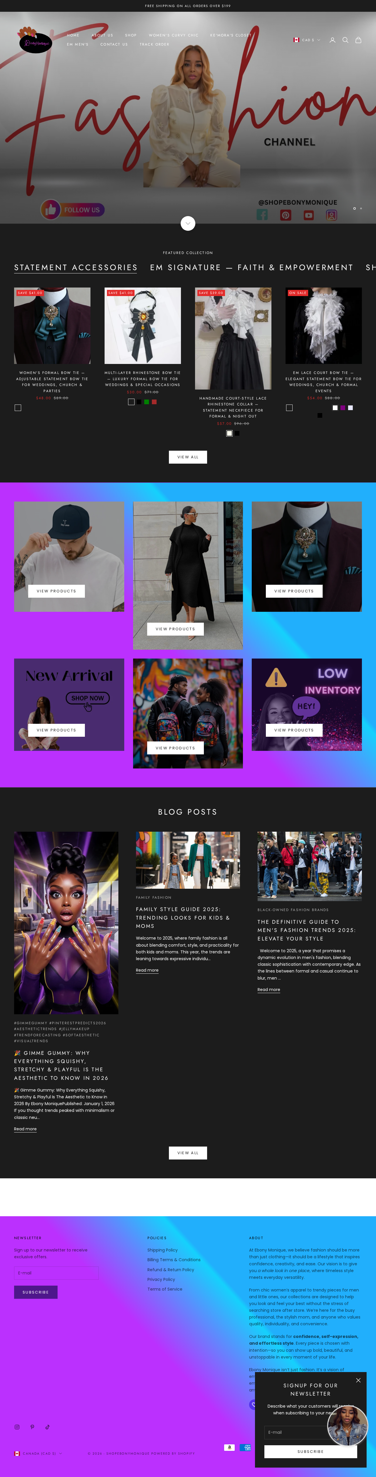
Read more (25, 1105)
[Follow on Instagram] (17, 1403)
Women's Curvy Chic (174, 35)
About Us (102, 35)
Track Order (155, 44)
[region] (188, 106)
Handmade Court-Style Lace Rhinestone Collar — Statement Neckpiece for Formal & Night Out (233, 383)
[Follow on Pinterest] (32, 1403)
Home (73, 35)
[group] (188, 106)
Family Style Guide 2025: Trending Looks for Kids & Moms (183, 894)
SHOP (131, 35)
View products (56, 567)
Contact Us (114, 44)
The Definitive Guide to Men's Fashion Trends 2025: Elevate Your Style (307, 907)
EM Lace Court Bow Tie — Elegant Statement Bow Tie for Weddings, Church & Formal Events (324, 358)
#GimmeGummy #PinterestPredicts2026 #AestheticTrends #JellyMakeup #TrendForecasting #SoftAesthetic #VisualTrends (60, 1008)
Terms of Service (164, 1266)
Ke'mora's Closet (231, 35)
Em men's (78, 44)
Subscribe (311, 1451)
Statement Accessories (76, 244)
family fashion (154, 874)
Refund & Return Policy (170, 1246)
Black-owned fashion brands (293, 886)
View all (188, 433)
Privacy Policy (161, 1256)
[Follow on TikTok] (48, 1403)
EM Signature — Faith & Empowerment (252, 244)
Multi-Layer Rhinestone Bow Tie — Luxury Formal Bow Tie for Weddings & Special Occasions (143, 355)
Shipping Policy (162, 1226)
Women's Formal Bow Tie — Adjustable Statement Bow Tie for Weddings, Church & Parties (52, 358)
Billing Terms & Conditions (174, 1236)
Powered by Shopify (173, 1430)
